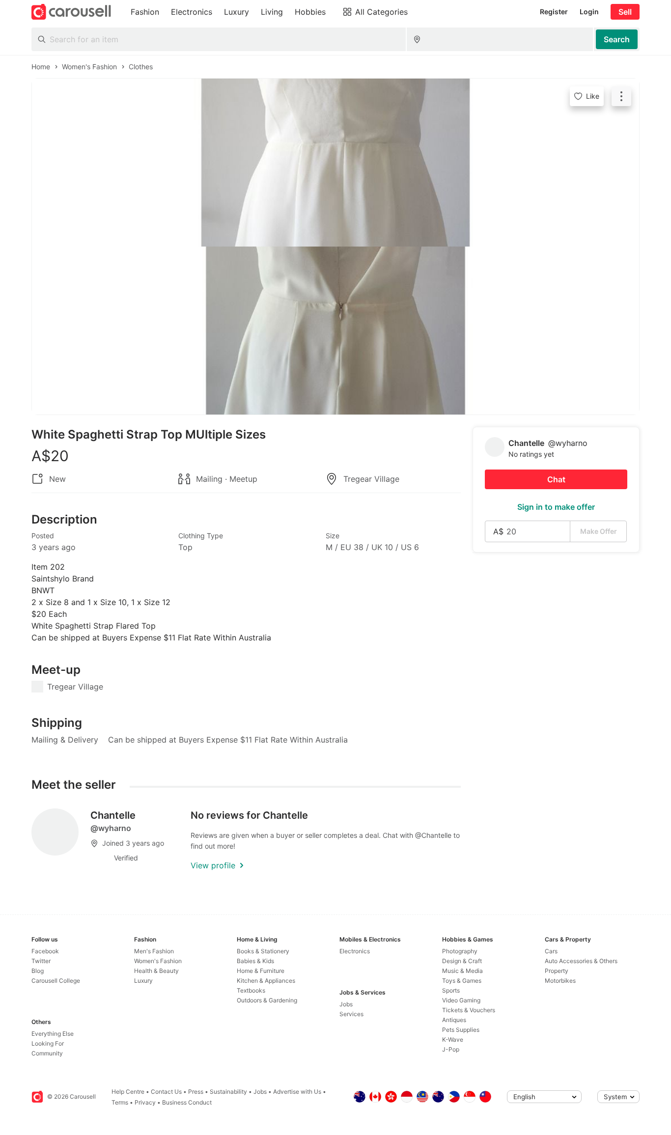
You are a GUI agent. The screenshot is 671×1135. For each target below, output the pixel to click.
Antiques (454, 1020)
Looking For (47, 1043)
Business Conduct (187, 1102)
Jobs (346, 1004)
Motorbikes (560, 980)
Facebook (45, 951)
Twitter (41, 961)
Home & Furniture (260, 970)
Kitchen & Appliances (266, 980)
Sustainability (228, 1091)
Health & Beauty (156, 970)
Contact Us (166, 1091)
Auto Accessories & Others (581, 961)
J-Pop (450, 1049)
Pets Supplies (460, 1029)
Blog (37, 970)
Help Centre (128, 1091)
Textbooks (251, 990)
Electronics (354, 951)
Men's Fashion (154, 951)
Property (556, 970)
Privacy (145, 1102)
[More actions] (621, 96)
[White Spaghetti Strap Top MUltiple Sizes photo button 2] (335, 331)
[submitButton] (617, 39)
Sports (451, 990)
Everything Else (52, 1033)
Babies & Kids (255, 961)
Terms (120, 1102)
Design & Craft (462, 961)
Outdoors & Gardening (267, 1000)
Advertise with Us (297, 1091)
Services (351, 1014)
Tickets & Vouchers (468, 1010)
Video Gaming (461, 1000)
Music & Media (462, 970)
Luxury (143, 980)
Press (195, 1091)
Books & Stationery (263, 951)
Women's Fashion (158, 961)
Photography (459, 951)
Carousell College (55, 980)
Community (47, 1053)
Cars (551, 951)
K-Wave (452, 1039)
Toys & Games (461, 980)
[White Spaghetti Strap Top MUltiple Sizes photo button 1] (335, 163)
